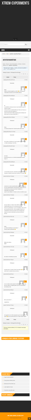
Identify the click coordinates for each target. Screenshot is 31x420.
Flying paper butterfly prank (9, 380)
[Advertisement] (15, 21)
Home (4, 53)
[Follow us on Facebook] (14, 39)
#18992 (25, 246)
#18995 (25, 289)
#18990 (25, 216)
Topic (7, 53)
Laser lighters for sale (8, 386)
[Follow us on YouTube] (17, 39)
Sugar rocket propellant (8, 377)
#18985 (25, 131)
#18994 (25, 274)
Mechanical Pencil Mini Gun (9, 383)
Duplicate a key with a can (9, 390)
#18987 (25, 161)
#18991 (25, 232)
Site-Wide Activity (20, 415)
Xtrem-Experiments (15, 3)
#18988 (25, 176)
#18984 (25, 117)
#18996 (25, 305)
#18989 (25, 194)
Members (14, 415)
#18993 (25, 259)
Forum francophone (13, 64)
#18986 (25, 146)
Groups (11, 415)
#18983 (25, 95)
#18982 (25, 79)
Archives (19, 64)
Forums (7, 64)
